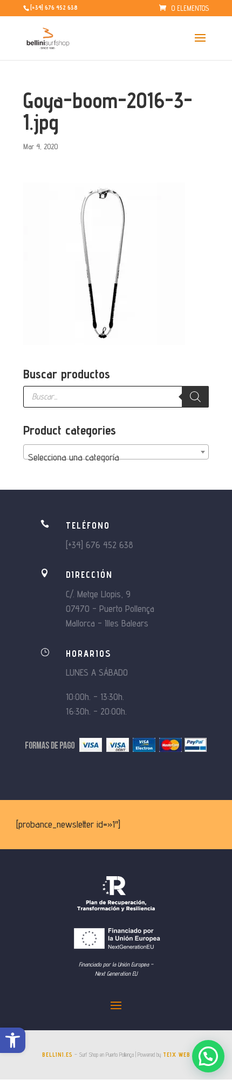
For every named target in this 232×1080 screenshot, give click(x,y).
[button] (12, 1040)
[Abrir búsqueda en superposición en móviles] (116, 397)
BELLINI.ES (57, 1054)
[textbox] (116, 457)
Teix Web (176, 1054)
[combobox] (116, 451)
